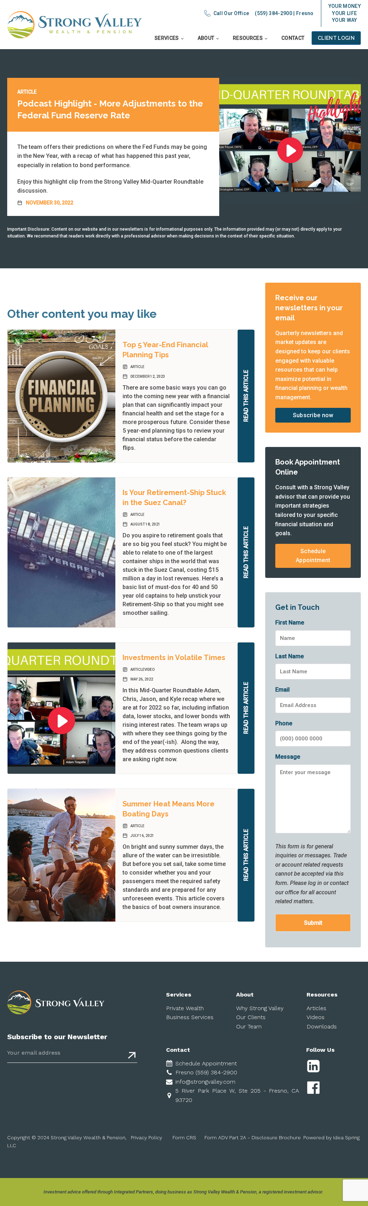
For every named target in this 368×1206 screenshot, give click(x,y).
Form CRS (184, 1137)
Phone (283, 723)
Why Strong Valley (260, 1008)
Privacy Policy (146, 1137)
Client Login (336, 38)
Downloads (322, 1026)
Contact (292, 38)
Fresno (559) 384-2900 (206, 1072)
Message (287, 756)
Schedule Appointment (313, 556)
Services (167, 38)
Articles (316, 1008)
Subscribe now (313, 415)
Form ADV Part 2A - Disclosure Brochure (252, 1137)
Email (282, 689)
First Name (289, 622)
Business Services (189, 1017)
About (206, 38)
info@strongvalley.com (205, 1081)
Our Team (249, 1026)
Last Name (289, 656)
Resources (248, 38)
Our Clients (251, 1017)
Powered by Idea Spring (331, 1137)
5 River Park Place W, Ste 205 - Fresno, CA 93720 (237, 1095)
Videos (316, 1017)
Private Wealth (185, 1008)
